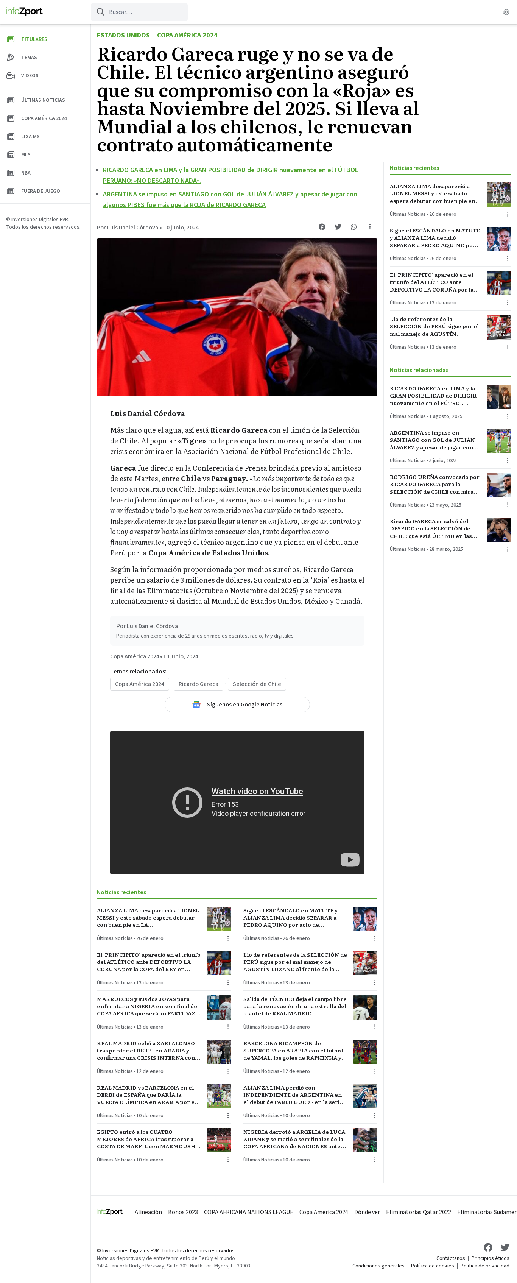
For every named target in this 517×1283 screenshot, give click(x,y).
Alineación (148, 1212)
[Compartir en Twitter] (338, 226)
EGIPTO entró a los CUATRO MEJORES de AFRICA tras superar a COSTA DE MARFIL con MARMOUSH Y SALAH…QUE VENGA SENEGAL (148, 1139)
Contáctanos (450, 1258)
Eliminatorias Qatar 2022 (418, 1212)
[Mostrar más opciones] (369, 226)
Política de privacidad (485, 1266)
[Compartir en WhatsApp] (353, 226)
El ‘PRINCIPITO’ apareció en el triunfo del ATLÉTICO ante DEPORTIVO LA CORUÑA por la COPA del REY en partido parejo (149, 962)
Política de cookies (432, 1266)
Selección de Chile (257, 684)
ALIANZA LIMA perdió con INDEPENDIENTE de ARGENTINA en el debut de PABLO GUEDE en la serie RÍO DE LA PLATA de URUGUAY (293, 1095)
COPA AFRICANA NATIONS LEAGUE (248, 1212)
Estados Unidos (123, 35)
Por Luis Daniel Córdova (127, 227)
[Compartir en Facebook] (322, 226)
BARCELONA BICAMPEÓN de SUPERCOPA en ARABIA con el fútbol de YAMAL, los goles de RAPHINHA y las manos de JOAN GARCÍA (293, 1051)
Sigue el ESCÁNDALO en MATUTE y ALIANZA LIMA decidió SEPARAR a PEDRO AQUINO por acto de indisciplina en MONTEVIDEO (290, 918)
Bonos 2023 (183, 1212)
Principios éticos (490, 1258)
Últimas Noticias (115, 938)
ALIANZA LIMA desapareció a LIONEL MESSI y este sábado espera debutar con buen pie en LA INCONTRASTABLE (148, 918)
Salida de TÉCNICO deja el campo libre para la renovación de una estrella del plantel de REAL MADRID (295, 1006)
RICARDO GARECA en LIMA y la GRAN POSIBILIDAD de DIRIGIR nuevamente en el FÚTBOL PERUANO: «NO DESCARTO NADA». (433, 396)
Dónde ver (367, 1212)
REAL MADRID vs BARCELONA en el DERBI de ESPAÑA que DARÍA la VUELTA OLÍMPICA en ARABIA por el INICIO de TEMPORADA (146, 1095)
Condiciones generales (378, 1266)
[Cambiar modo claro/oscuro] (506, 12)
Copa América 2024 (187, 35)
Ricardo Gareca (198, 684)
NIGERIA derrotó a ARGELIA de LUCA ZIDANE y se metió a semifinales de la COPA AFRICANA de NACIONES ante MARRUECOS (294, 1139)
